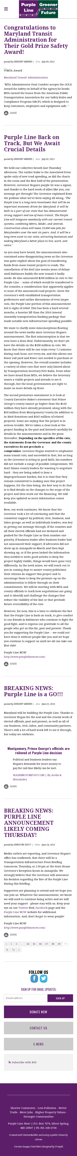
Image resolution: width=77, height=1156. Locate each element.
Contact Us (38, 1028)
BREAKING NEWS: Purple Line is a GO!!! (33, 691)
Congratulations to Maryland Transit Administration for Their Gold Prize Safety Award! (36, 40)
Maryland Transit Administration (26, 77)
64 (28, 944)
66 (40, 944)
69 (59, 944)
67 (46, 944)
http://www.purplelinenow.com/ (24, 656)
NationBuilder (30, 1135)
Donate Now (38, 1012)
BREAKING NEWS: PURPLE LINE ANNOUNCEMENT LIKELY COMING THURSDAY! (29, 823)
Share (13, 113)
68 (53, 944)
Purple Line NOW (15, 912)
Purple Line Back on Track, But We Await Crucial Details (32, 143)
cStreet (38, 1139)
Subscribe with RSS (24, 1062)
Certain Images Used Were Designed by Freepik (38, 1146)
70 (65, 944)
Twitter (23, 907)
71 (7, 950)
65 (34, 944)
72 (13, 950)
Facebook (42, 907)
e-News (38, 1044)
